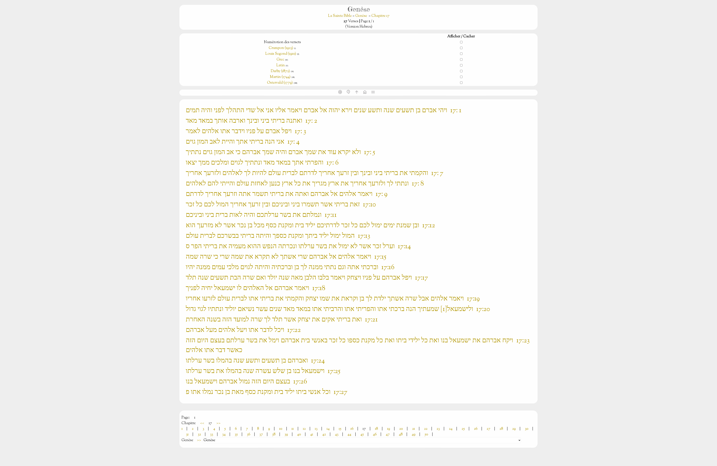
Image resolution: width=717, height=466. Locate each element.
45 (362, 434)
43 (336, 434)
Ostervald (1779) (280, 83)
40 (299, 434)
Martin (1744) (280, 77)
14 (328, 429)
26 (475, 429)
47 (388, 434)
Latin (280, 65)
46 (375, 434)
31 (187, 434)
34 (224, 434)
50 (426, 434)
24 (450, 429)
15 (340, 429)
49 (413, 434)
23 (438, 429)
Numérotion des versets (282, 42)
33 (211, 434)
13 (316, 429)
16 (351, 429)
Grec (280, 59)
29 (514, 429)
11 (292, 429)
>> (218, 423)
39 (286, 434)
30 (526, 429)
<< (202, 423)
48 (401, 434)
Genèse (361, 16)
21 (413, 429)
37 (261, 434)
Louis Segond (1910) (281, 54)
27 (488, 429)
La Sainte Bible (340, 16)
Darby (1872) (280, 71)
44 (349, 434)
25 (463, 429)
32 (199, 434)
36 (248, 434)
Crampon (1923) (281, 48)
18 (376, 429)
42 (324, 434)
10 (280, 429)
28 (501, 429)
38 (273, 434)
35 (236, 434)
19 (388, 429)
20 (401, 429)
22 (425, 429)
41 (311, 434)
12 (304, 429)
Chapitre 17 (380, 16)
